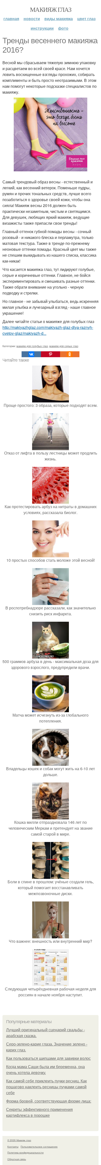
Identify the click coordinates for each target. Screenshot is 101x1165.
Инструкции (42, 28)
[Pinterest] (50, 354)
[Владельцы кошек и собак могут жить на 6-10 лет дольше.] (50, 763)
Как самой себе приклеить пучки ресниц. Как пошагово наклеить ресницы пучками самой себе (46, 1087)
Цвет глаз (86, 18)
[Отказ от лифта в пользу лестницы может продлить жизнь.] (50, 447)
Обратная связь (16, 1159)
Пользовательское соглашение (39, 1146)
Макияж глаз (50, 9)
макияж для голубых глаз (32, 346)
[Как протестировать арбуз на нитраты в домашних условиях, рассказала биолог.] (50, 500)
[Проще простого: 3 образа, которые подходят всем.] (50, 399)
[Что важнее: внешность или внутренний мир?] (50, 935)
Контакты (12, 1146)
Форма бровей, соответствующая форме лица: (48, 1101)
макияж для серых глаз (63, 346)
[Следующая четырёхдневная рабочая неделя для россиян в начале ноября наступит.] (50, 983)
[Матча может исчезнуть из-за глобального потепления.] (50, 709)
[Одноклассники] (69, 354)
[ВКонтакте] (31, 354)
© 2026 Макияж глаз (19, 1140)
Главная (11, 18)
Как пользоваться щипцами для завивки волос (48, 1058)
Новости (32, 18)
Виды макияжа (58, 18)
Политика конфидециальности (25, 1152)
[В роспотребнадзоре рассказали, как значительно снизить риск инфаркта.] (50, 602)
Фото (63, 28)
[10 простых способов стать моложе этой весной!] (50, 554)
